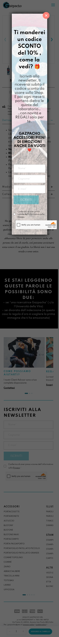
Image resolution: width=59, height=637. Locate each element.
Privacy (21, 217)
